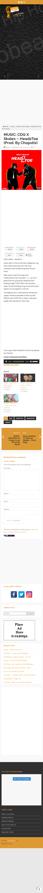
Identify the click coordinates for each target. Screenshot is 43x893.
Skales (8, 422)
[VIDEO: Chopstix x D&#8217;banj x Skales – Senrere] (27, 378)
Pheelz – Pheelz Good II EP (13, 650)
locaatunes (26, 147)
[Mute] (31, 361)
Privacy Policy (6, 828)
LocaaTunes (11, 841)
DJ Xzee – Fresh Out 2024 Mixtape (15, 660)
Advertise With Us (7, 818)
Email (6, 501)
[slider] (35, 361)
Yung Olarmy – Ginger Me (12, 679)
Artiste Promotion (8, 821)
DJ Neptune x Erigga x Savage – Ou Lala (17, 657)
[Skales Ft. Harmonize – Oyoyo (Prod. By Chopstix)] (11, 398)
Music (13, 126)
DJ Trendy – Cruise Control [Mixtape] (16, 653)
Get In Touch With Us (9, 825)
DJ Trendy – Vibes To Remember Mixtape (18, 682)
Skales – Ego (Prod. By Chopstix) (10, 384)
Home (6, 126)
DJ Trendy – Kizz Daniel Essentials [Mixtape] (18, 664)
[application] (21, 361)
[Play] (6, 361)
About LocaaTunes (8, 814)
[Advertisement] (21, 46)
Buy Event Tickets (8, 832)
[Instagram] (29, 594)
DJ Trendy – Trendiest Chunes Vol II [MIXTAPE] (19, 675)
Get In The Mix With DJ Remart (14, 671)
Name (6, 493)
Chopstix (19, 418)
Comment (7, 468)
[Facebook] (14, 594)
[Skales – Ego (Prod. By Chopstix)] (11, 378)
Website (6, 509)
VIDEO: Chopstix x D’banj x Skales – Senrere (26, 385)
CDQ (28, 278)
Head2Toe (31, 418)
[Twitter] (21, 594)
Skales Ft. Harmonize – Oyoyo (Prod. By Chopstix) (11, 405)
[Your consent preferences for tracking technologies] (39, 889)
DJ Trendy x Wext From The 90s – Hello (17, 668)
